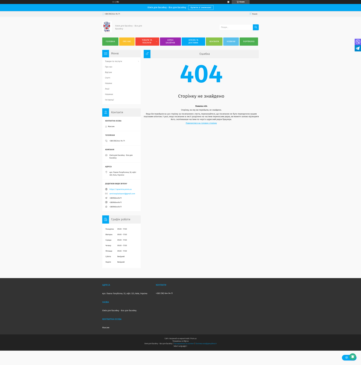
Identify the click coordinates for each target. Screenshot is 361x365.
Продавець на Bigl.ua (180, 341)
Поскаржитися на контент (184, 344)
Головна (110, 42)
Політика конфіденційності (206, 344)
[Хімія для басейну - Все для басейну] (107, 32)
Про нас (127, 42)
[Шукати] (256, 27)
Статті (107, 78)
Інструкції (109, 100)
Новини (231, 42)
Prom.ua (193, 339)
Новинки (109, 94)
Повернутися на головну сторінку (201, 123)
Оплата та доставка (193, 41)
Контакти (214, 42)
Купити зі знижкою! (201, 7)
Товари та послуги (147, 41)
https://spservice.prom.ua (120, 189)
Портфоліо (249, 42)
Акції (107, 89)
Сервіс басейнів (170, 41)
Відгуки (108, 72)
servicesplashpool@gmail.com (122, 194)
